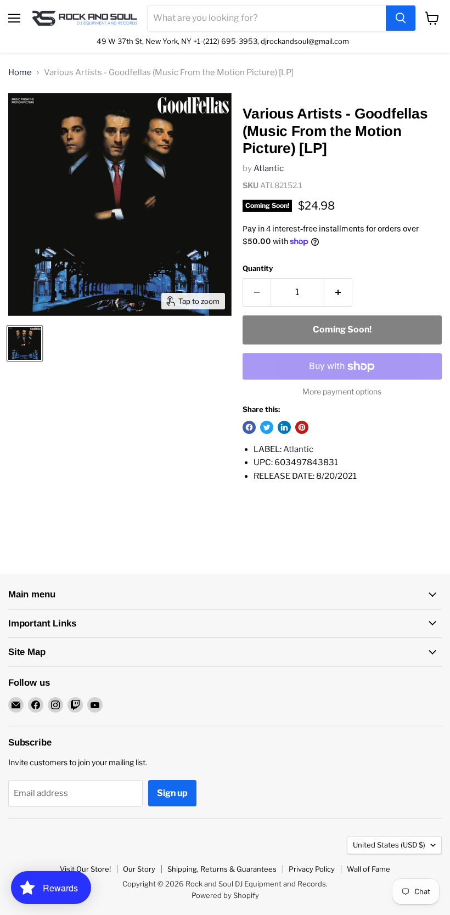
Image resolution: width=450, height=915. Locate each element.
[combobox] (267, 18)
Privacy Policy (312, 869)
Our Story (139, 869)
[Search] (400, 18)
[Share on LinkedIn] (284, 427)
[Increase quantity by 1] (338, 292)
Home (20, 72)
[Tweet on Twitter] (266, 427)
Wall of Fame (368, 869)
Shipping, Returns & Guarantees (222, 869)
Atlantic (269, 168)
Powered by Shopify (225, 895)
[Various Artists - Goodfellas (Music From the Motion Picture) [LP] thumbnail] (24, 343)
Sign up (172, 793)
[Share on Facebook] (249, 427)
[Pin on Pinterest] (301, 427)
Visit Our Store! (85, 869)
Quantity (258, 268)
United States (389, 844)
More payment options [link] (341, 391)
